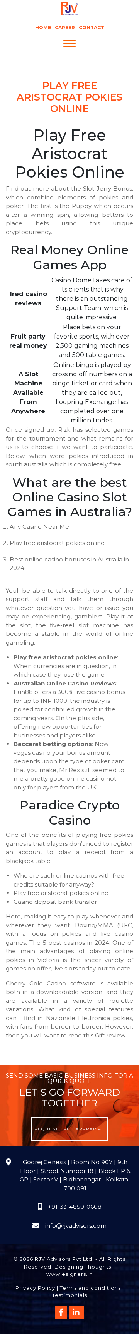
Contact (91, 27)
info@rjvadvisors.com (76, 1225)
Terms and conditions (90, 1288)
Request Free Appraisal (69, 1128)
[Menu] (69, 43)
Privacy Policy (35, 1288)
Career (65, 27)
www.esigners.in (69, 1274)
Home (43, 27)
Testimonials (69, 1295)
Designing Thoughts (82, 1267)
